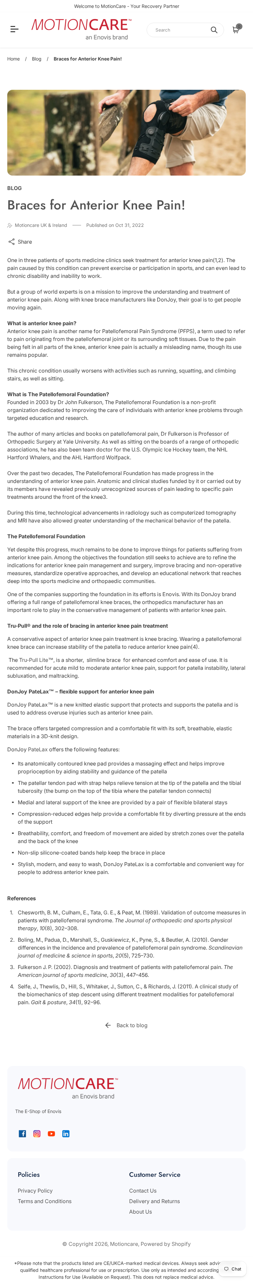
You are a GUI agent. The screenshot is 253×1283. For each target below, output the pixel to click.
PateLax (38, 749)
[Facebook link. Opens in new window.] (22, 1133)
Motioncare (124, 1244)
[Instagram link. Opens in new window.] (37, 1133)
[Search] (214, 30)
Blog (37, 58)
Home (13, 58)
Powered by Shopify (166, 1244)
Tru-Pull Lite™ (35, 660)
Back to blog (132, 1025)
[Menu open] (15, 30)
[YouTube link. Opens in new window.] (51, 1133)
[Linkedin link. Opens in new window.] (66, 1133)
